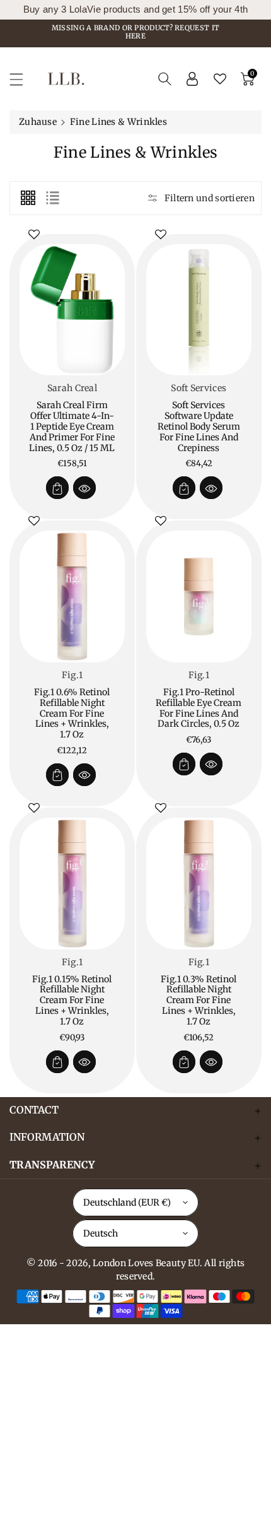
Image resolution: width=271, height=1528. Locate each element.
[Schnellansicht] (84, 487)
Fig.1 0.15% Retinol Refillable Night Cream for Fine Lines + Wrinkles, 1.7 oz (72, 1000)
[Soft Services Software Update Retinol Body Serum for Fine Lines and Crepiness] (198, 310)
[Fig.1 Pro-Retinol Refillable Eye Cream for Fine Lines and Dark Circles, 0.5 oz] (198, 596)
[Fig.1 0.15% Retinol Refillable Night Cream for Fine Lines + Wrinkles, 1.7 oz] (72, 883)
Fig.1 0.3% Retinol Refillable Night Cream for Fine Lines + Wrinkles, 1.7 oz (198, 1000)
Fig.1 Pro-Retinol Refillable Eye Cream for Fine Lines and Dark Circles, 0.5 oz (198, 707)
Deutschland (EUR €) (127, 1202)
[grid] (27, 198)
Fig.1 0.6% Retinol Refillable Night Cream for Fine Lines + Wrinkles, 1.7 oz (72, 713)
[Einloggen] (192, 79)
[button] (22, 79)
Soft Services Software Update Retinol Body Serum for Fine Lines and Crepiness (199, 426)
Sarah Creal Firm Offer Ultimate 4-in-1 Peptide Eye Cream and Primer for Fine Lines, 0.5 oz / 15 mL (72, 426)
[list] (52, 198)
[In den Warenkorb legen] (57, 487)
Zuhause (38, 121)
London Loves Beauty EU (146, 1263)
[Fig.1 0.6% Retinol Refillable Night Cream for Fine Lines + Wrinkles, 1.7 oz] (72, 596)
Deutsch (100, 1233)
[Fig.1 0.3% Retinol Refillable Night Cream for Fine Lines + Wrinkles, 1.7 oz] (198, 883)
